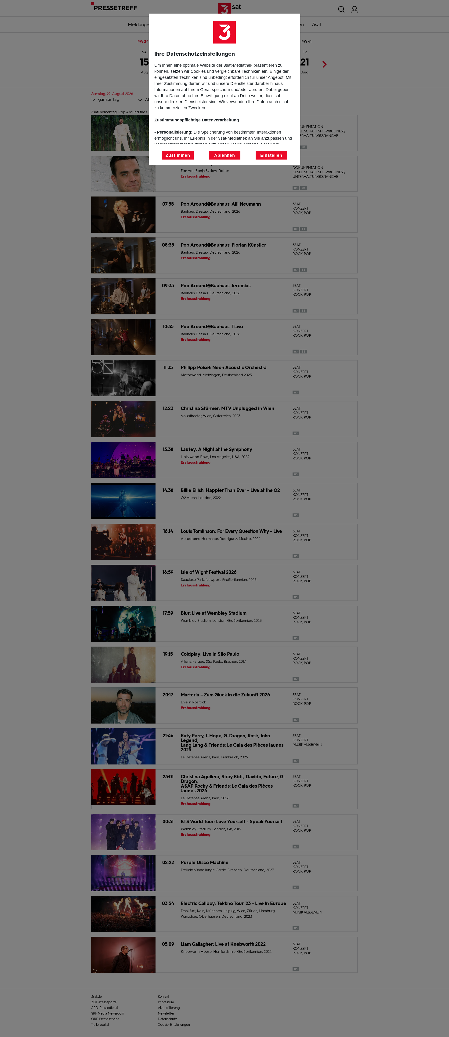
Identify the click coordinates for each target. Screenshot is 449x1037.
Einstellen (271, 155)
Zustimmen (178, 155)
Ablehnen (224, 155)
